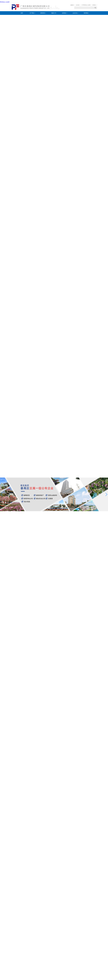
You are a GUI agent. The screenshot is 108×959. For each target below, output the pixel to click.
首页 (22, 13)
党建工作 (53, 13)
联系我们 (94, 5)
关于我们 (32, 13)
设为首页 (77, 5)
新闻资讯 (42, 13)
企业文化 (75, 13)
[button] (106, 494)
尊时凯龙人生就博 (4, 2)
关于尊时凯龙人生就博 (86, 5)
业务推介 (64, 13)
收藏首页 (72, 5)
